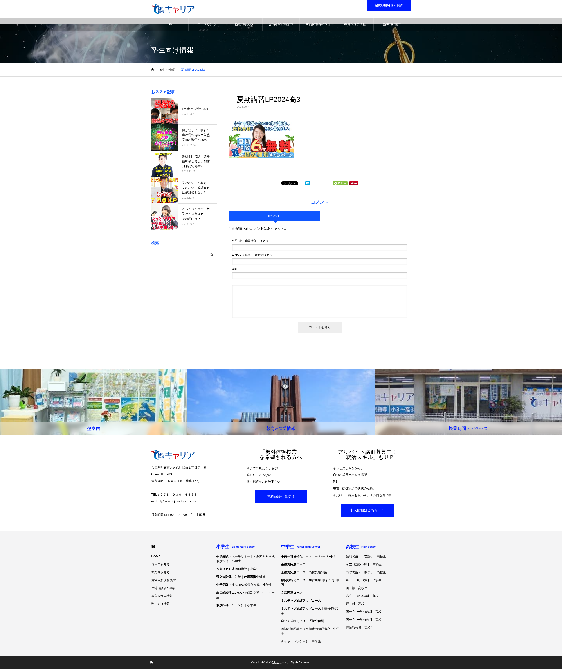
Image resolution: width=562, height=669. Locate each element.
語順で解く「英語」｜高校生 (366, 556)
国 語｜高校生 (356, 588)
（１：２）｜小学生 (236, 605)
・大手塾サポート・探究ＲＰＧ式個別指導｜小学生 (245, 559)
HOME (170, 24)
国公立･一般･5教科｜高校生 (365, 619)
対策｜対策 (240, 577)
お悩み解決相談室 (281, 24)
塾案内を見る (244, 24)
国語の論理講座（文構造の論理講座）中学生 (310, 631)
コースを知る (207, 24)
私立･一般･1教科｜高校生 (364, 580)
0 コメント (274, 216)
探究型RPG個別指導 (389, 5)
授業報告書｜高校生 (360, 627)
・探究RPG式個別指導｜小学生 (244, 584)
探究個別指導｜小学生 (237, 569)
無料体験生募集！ (281, 496)
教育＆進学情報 (355, 24)
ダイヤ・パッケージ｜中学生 (301, 641)
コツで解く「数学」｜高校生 (366, 572)
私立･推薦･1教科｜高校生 (364, 564)
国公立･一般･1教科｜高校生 (365, 611)
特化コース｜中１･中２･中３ (308, 556)
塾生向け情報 (392, 24)
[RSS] (152, 662)
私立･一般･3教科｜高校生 (364, 596)
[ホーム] (152, 69)
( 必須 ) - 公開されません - (253, 255)
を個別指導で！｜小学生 (245, 595)
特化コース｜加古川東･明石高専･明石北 (310, 582)
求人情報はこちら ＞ (367, 510)
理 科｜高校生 (356, 604)
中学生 (300, 546)
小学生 (235, 546)
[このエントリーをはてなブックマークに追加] (307, 184)
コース (293, 564)
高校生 (361, 546)
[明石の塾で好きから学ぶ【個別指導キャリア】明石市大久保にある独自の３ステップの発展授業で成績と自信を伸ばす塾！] (173, 9)
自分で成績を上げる (304, 621)
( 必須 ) (251, 240)
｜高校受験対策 (310, 611)
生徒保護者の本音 (318, 24)
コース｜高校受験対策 (304, 572)
